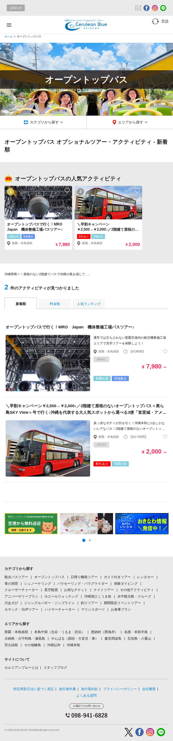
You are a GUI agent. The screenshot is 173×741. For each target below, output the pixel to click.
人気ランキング (89, 304)
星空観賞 (51, 590)
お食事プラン (121, 609)
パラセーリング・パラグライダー (82, 583)
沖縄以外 (54, 645)
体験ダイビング (126, 583)
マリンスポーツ (93, 609)
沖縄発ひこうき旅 (97, 596)
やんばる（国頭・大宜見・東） (74, 638)
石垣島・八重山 (139, 638)
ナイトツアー (104, 590)
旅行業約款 (89, 689)
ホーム (9, 36)
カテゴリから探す (44, 122)
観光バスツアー (16, 577)
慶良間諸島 (113, 638)
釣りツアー (89, 603)
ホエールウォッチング (61, 596)
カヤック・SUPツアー (22, 609)
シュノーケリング (37, 583)
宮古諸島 (11, 645)
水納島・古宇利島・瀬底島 (25, 638)
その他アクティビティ (137, 590)
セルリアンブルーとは (21, 667)
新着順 (21, 304)
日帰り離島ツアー (84, 577)
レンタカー (145, 577)
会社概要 (149, 689)
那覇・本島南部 (16, 632)
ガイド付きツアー (117, 577)
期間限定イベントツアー (122, 603)
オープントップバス (49, 577)
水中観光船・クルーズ (134, 596)
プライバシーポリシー (120, 689)
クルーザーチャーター (21, 590)
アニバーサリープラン (21, 596)
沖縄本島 (73, 645)
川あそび (11, 603)
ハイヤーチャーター (60, 609)
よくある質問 (86, 695)
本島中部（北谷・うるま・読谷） (59, 632)
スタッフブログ (55, 667)
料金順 (55, 304)
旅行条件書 (67, 689)
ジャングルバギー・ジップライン (49, 603)
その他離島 (32, 645)
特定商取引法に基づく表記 (33, 689)
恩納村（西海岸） (104, 632)
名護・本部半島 (136, 632)
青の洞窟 (11, 583)
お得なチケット (76, 590)
